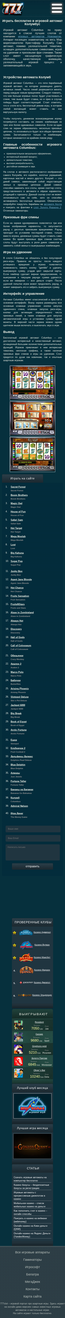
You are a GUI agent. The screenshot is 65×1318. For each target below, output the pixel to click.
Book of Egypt (16, 723)
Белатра (32, 1274)
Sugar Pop (14, 563)
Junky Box (14, 573)
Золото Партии (39, 1058)
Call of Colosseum (18, 647)
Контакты (33, 1289)
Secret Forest (15, 489)
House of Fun (16, 513)
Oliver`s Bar (39, 1070)
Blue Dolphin (15, 766)
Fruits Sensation (17, 598)
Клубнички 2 (15, 750)
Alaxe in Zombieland (20, 614)
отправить (32, 866)
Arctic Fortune (16, 732)
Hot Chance (14, 589)
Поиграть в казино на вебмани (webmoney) (30, 1220)
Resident (39, 1022)
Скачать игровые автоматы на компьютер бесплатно (30, 1179)
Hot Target (14, 530)
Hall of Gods (15, 639)
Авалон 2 (13, 666)
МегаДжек (32, 1282)
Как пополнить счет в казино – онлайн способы (30, 1212)
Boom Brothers (17, 497)
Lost (11, 546)
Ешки (12, 742)
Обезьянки (15, 657)
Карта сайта (32, 1296)
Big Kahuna (15, 555)
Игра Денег (16, 815)
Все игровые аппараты (32, 1252)
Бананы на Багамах (19, 791)
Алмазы (14, 775)
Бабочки (13, 682)
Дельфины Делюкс (19, 758)
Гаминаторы (32, 1259)
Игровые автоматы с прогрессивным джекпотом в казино (29, 1195)
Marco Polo (14, 674)
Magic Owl (14, 505)
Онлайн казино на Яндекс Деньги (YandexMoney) (32, 1235)
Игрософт (32, 1267)
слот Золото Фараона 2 (47, 207)
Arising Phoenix (17, 690)
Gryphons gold (39, 1046)
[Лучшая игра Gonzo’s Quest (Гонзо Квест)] (32, 1135)
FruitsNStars (16, 606)
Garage (39, 1034)
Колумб (13, 799)
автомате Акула (53, 204)
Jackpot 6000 (15, 707)
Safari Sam (14, 522)
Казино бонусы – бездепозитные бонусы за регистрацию (31, 1186)
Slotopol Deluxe (17, 699)
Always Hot (14, 622)
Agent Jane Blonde (19, 581)
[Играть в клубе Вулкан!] (32, 1095)
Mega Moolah (16, 538)
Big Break (13, 715)
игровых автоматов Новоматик (39, 36)
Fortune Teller (16, 783)
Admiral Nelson (17, 806)
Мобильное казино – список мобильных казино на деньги (29, 1205)
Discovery (14, 631)
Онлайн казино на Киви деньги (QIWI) (30, 1227)
